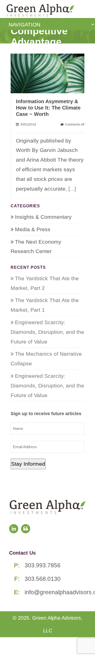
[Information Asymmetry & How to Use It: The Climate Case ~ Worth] (50, 73)
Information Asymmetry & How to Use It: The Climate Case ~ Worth (48, 108)
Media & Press (32, 229)
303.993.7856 (43, 565)
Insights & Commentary (43, 217)
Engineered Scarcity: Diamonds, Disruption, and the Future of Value (47, 332)
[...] (72, 189)
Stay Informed (28, 464)
